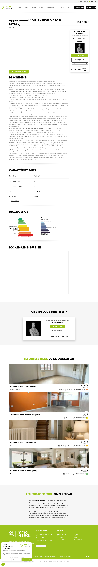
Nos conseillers (51, 7)
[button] (3, 564)
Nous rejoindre (79, 7)
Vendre (41, 7)
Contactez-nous (91, 7)
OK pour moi (26, 559)
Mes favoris (94, 1)
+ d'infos (79, 41)
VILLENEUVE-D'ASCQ (23, 16)
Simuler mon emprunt (19, 71)
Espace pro (41, 546)
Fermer (6, 559)
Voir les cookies (16, 559)
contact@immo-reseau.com (44, 540)
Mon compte (84, 1)
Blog (69, 7)
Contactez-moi (80, 60)
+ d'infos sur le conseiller (58, 336)
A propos (61, 7)
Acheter (19, 7)
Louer (26, 7)
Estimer (34, 7)
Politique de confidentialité (50, 556)
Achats (15, 16)
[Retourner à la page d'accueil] (6, 7)
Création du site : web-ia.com (64, 556)
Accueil (11, 16)
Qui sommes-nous (61, 534)
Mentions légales (38, 556)
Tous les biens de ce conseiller (80, 64)
